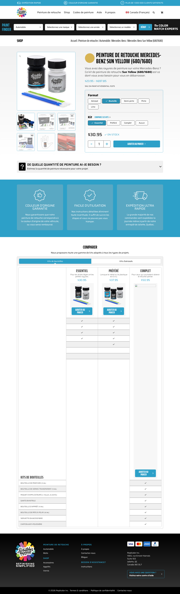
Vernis (46, 570)
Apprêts (46, 566)
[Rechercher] (153, 12)
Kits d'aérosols (126, 261)
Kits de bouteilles (55, 261)
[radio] (94, 101)
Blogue (84, 557)
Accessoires (48, 562)
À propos (85, 549)
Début (143, 27)
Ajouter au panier (135, 144)
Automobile (48, 549)
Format (93, 95)
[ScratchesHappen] (22, 12)
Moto (45, 553)
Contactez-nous (88, 553)
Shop (20, 41)
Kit (90, 117)
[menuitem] (49, 12)
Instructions (86, 566)
